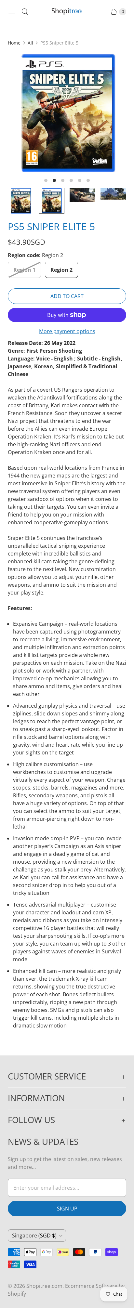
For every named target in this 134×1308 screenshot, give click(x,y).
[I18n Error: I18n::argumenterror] (21, 201)
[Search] (24, 12)
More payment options (67, 331)
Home (14, 43)
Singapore (34, 1235)
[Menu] (11, 12)
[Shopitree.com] (67, 12)
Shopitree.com (44, 1285)
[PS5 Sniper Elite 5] (67, 113)
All (30, 43)
